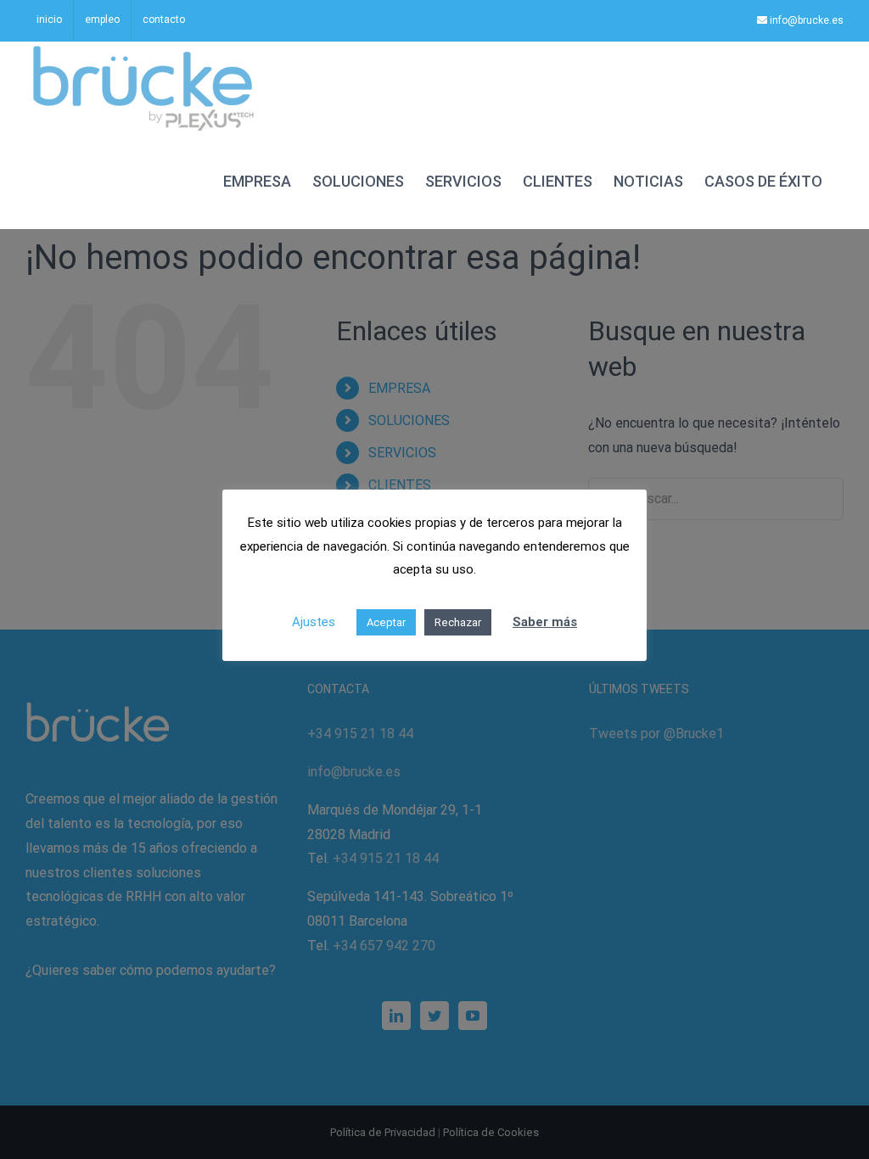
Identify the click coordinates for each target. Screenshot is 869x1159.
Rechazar (457, 622)
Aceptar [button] (386, 622)
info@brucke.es (805, 20)
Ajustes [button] (313, 622)
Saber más (545, 622)
